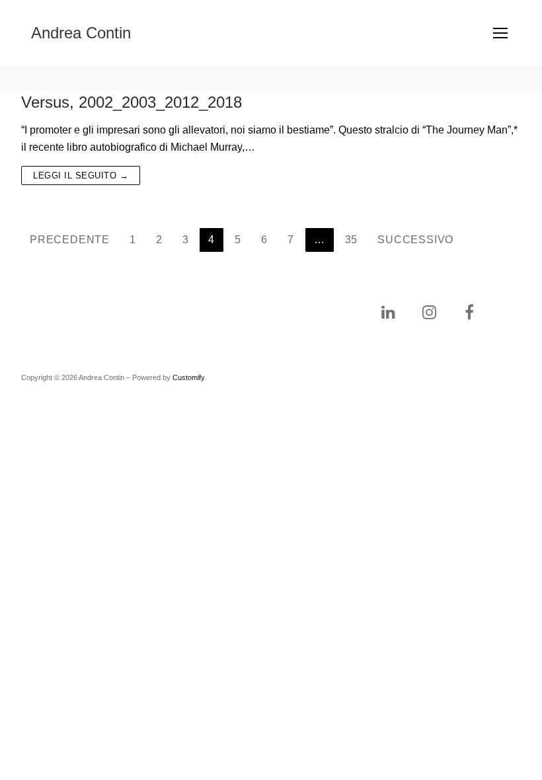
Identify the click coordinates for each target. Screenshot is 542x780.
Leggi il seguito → (80, 175)
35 (351, 239)
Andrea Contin (81, 33)
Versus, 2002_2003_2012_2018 (131, 102)
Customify (188, 377)
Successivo (415, 239)
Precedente (70, 239)
